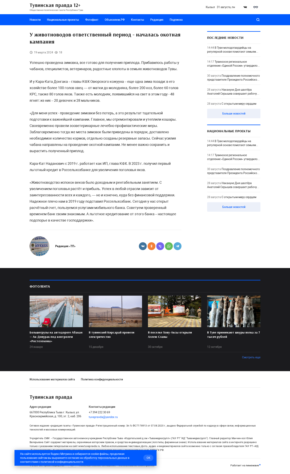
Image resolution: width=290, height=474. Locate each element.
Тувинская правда (51, 397)
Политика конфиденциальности (102, 379)
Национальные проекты (63, 19)
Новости (35, 19)
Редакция (156, 19)
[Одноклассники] (151, 246)
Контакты (137, 19)
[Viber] (160, 246)
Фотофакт (91, 19)
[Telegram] (177, 246)
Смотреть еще (251, 357)
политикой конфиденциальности (61, 461)
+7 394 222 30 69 (99, 412)
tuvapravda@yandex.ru (103, 417)
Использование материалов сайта (52, 379)
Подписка (176, 19)
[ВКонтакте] (143, 246)
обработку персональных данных (105, 457)
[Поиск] (258, 19)
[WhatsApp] (169, 246)
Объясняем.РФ (115, 19)
